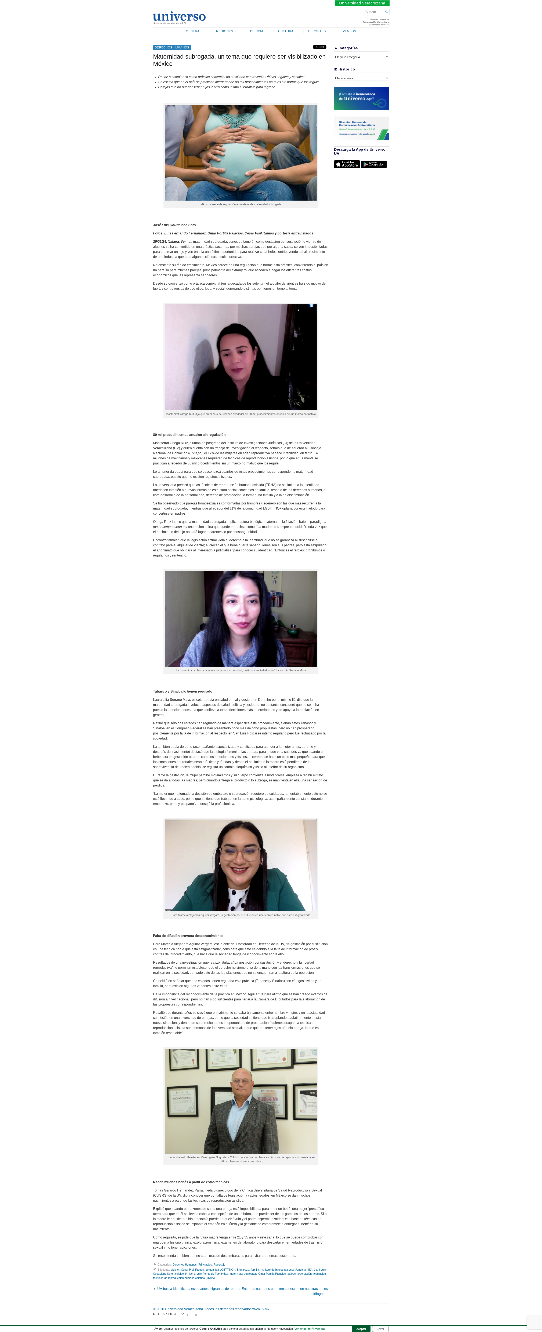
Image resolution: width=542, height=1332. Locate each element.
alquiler (175, 1269)
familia (255, 1269)
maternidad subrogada (243, 1273)
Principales (205, 1264)
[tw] (196, 1314)
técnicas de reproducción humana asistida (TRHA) (184, 1278)
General (193, 31)
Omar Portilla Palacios (272, 1273)
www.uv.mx (260, 1309)
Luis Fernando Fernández (212, 1273)
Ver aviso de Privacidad (310, 1328)
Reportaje (219, 1264)
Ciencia (256, 31)
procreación (304, 1273)
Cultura (285, 31)
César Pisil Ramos (192, 1269)
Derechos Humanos (172, 47)
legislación (180, 1273)
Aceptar (361, 1329)
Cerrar (380, 1329)
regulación (319, 1273)
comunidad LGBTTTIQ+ (220, 1269)
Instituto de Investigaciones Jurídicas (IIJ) (286, 1269)
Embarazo (243, 1269)
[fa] (187, 1314)
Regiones (224, 31)
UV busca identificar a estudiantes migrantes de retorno (198, 1289)
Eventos (348, 31)
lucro (192, 1273)
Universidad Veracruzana (362, 3)
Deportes (317, 31)
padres (292, 1273)
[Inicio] (179, 22)
